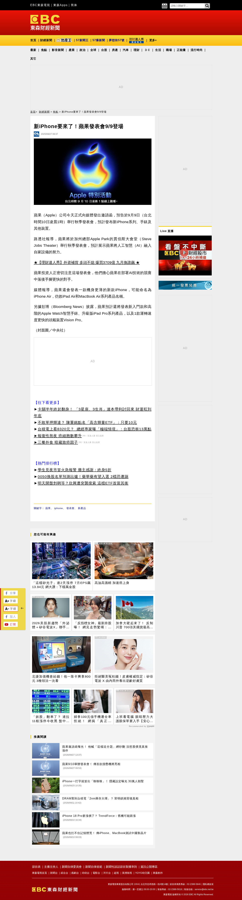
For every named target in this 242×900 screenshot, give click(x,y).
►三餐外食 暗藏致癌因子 (56, 442)
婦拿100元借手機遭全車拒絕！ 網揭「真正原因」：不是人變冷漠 (92, 719)
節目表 (36, 866)
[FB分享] (11, 594)
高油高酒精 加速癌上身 (112, 583)
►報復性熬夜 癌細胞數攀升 (58, 436)
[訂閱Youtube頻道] (11, 625)
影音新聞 (58, 49)
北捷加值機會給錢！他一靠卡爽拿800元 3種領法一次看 (61, 678)
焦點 (44, 49)
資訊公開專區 (148, 866)
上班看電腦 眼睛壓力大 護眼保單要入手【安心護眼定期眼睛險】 (134, 719)
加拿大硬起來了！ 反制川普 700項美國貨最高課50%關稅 (134, 625)
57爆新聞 (98, 40)
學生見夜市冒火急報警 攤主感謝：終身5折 (74, 470)
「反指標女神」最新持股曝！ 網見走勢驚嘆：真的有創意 (92, 625)
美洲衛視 (127, 872)
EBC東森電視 (40, 5)
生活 (158, 49)
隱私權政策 (208, 884)
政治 (83, 49)
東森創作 (158, 872)
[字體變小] (11, 610)
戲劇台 (75, 872)
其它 (33, 58)
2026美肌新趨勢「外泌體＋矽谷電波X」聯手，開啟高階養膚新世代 (50, 625)
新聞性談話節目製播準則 (121, 866)
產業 (72, 49)
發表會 (70, 508)
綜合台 (64, 872)
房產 (115, 49)
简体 (74, 5)
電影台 (96, 872)
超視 (116, 872)
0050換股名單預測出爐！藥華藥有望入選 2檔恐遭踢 (83, 476)
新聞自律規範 (93, 866)
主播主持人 (51, 866)
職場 (169, 49)
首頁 (33, 40)
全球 (93, 49)
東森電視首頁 (39, 872)
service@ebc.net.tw (204, 889)
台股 (104, 49)
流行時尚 (197, 49)
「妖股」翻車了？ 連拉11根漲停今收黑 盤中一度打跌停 (50, 719)
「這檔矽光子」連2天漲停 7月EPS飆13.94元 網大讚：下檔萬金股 (61, 585)
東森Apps (60, 5)
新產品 (82, 508)
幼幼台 (85, 872)
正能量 (181, 49)
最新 (33, 49)
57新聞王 (82, 40)
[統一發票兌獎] (185, 288)
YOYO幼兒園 (142, 872)
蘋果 (48, 508)
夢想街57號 (117, 40)
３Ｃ (147, 49)
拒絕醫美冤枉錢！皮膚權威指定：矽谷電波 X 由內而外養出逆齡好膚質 (124, 678)
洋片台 (107, 872)
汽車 (126, 49)
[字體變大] (11, 602)
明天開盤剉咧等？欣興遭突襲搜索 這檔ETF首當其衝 (83, 483)
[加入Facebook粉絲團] (11, 618)
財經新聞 (46, 40)
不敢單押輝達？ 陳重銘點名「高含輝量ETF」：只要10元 (87, 422)
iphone (58, 508)
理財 (137, 49)
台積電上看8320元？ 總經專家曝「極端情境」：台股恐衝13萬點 (94, 429)
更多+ (153, 40)
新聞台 (54, 872)
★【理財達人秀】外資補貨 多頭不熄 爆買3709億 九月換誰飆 (84, 262)
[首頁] (45, 22)
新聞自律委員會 (72, 866)
